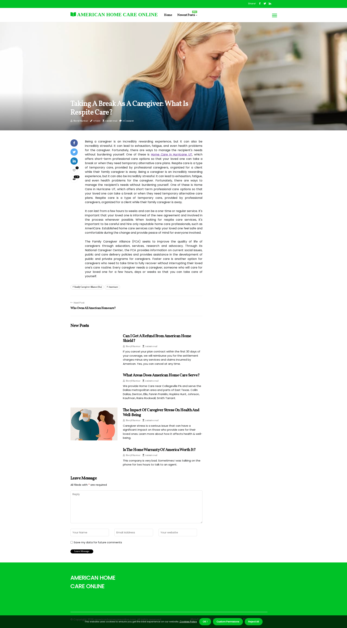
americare (113, 287)
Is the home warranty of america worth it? (159, 450)
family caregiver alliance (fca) (88, 287)
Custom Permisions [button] (228, 621)
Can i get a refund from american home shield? (157, 338)
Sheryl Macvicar (80, 121)
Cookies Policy (188, 621)
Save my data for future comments (98, 542)
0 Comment (128, 121)
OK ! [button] (205, 621)
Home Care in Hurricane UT (171, 154)
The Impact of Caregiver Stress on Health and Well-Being (161, 412)
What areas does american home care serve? (161, 375)
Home (168, 15)
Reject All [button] (253, 621)
